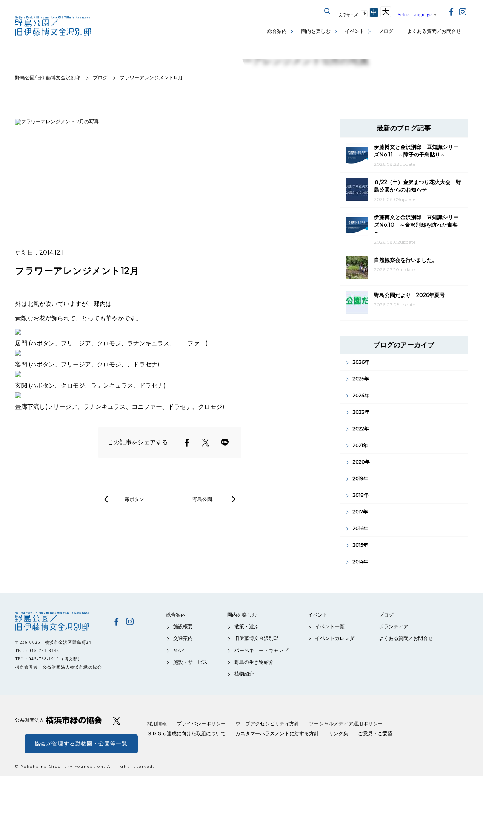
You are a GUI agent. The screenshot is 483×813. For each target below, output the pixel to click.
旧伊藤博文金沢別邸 (256, 638)
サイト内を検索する (327, 11)
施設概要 (183, 626)
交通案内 (183, 638)
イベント (355, 31)
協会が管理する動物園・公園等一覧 (81, 744)
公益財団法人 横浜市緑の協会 (58, 720)
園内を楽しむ (316, 31)
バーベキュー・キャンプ (261, 650)
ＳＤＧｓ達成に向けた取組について (186, 733)
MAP (178, 650)
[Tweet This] (205, 442)
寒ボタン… (136, 499)
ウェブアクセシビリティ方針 (267, 723)
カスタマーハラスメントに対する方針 (277, 733)
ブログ (385, 31)
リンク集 (338, 733)
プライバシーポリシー (201, 723)
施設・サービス (190, 662)
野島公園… (203, 499)
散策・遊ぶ (246, 626)
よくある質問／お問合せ (434, 31)
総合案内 (277, 31)
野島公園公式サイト (53, 26)
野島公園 (58, 621)
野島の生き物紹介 (254, 662)
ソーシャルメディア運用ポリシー (346, 723)
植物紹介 (244, 674)
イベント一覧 (330, 626)
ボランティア (393, 626)
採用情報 (157, 723)
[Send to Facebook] (186, 442)
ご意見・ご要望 (375, 733)
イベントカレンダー (337, 638)
